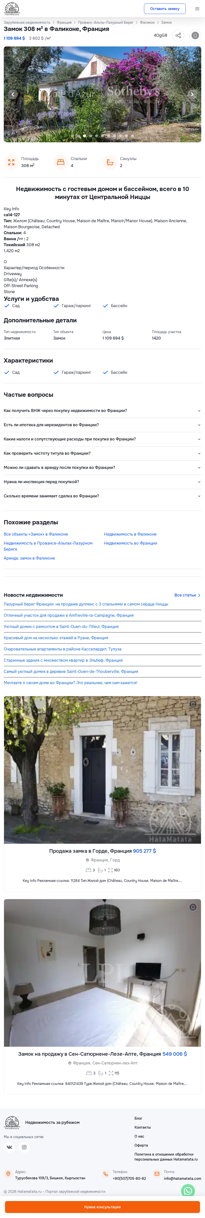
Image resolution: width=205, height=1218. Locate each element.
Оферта (141, 1145)
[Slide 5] (96, 135)
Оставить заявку (165, 8)
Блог (138, 1118)
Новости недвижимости (33, 595)
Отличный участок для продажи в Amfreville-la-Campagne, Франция (69, 615)
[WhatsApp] (188, 1191)
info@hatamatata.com (182, 1178)
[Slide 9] (120, 135)
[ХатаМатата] (12, 1122)
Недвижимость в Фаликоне (130, 534)
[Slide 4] (90, 135)
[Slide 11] (132, 135)
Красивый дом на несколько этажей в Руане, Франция (56, 637)
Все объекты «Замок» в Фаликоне (36, 534)
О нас (139, 1136)
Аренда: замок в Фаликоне (29, 558)
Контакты (142, 1127)
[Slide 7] (108, 135)
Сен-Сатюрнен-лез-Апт (115, 1063)
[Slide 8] (114, 135)
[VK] (9, 1147)
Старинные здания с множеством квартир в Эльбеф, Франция (63, 660)
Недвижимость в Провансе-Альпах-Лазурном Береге (48, 546)
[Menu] (197, 9)
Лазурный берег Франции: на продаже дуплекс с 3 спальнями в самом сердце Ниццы (86, 604)
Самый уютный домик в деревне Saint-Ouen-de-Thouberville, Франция (71, 671)
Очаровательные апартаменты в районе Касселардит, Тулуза (63, 649)
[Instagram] (24, 1147)
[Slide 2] (78, 135)
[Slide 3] (84, 135)
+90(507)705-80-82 (129, 1178)
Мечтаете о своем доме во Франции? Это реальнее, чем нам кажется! (70, 682)
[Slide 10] (126, 135)
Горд (115, 860)
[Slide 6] (102, 135)
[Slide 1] (72, 135)
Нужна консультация (102, 1207)
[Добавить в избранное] (195, 35)
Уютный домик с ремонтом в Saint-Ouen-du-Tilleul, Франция (61, 626)
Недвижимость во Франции (130, 543)
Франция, (100, 860)
